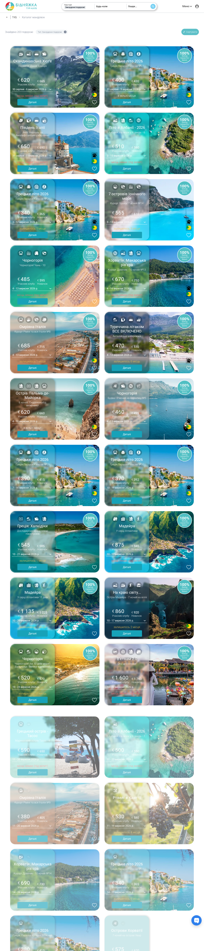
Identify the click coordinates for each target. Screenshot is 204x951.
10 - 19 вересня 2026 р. (120, 487)
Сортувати (191, 32)
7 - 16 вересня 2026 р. (25, 487)
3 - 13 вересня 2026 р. (119, 222)
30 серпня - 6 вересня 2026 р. (29, 89)
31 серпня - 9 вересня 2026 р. (124, 89)
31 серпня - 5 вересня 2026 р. (29, 155)
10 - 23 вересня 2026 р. (25, 687)
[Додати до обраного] (93, 102)
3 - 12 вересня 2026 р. (25, 222)
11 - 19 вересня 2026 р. (120, 819)
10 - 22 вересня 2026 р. (120, 687)
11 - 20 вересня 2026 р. (25, 753)
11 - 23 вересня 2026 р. (120, 753)
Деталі (32, 102)
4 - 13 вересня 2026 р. (25, 288)
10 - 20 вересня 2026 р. (25, 620)
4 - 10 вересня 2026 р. (25, 421)
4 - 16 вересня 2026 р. (119, 288)
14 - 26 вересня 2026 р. (25, 886)
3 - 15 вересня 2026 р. (119, 155)
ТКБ (14, 17)
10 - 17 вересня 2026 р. (120, 554)
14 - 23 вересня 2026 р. (120, 886)
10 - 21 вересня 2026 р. (25, 554)
